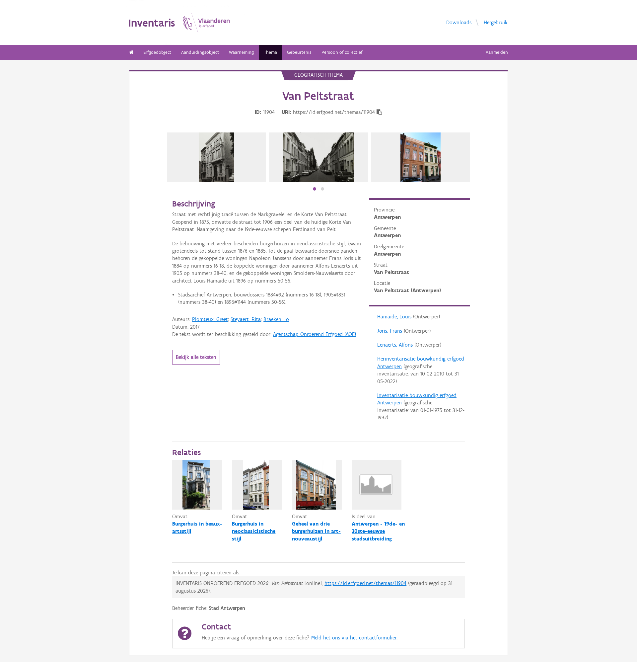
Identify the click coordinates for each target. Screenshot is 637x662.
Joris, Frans (389, 331)
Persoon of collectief (341, 52)
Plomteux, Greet (210, 319)
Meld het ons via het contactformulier (353, 637)
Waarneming (241, 52)
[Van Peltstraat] (216, 157)
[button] (314, 189)
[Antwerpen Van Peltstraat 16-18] (420, 157)
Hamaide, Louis (394, 316)
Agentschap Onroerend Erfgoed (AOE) (314, 334)
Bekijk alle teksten (196, 357)
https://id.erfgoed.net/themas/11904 (365, 583)
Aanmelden (497, 52)
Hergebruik (496, 22)
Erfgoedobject (157, 52)
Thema (270, 52)
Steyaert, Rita (246, 319)
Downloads (458, 22)
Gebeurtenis (299, 52)
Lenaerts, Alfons (395, 345)
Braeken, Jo (276, 319)
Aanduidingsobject (200, 52)
